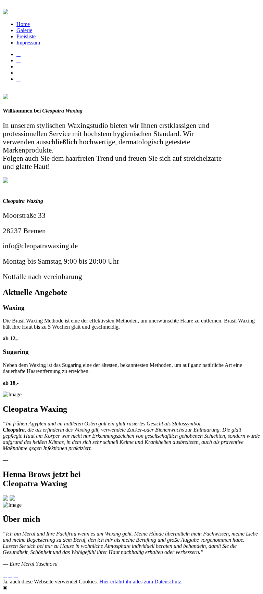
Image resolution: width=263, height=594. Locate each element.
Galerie (24, 30)
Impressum (28, 42)
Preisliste (26, 36)
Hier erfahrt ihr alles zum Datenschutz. (141, 581)
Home (23, 24)
